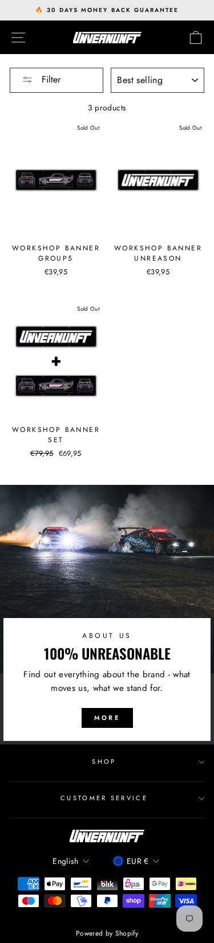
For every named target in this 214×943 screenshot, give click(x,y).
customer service (104, 797)
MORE (107, 717)
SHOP (104, 761)
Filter (49, 79)
